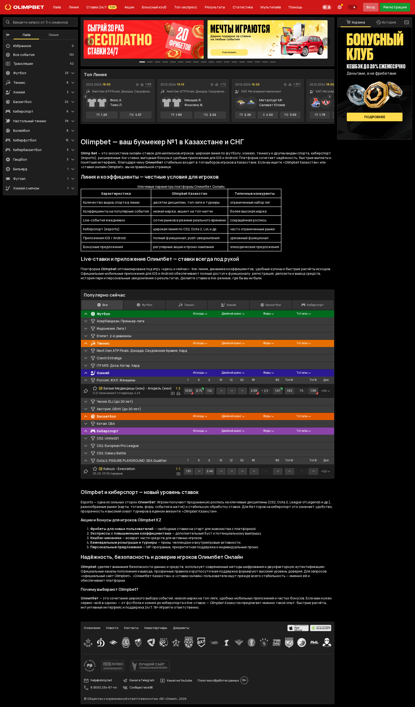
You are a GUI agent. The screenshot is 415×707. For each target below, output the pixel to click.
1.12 (210, 391)
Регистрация (395, 7)
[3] (165, 62)
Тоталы (302, 313)
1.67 (278, 391)
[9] (211, 62)
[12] (234, 62)
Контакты (131, 628)
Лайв (57, 7)
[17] (273, 62)
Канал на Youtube (179, 680)
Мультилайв (271, 7)
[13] (242, 62)
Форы (267, 313)
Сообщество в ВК (141, 688)
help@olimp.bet (101, 680)
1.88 (313, 391)
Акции (129, 7)
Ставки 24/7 (100, 7)
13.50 (188, 391)
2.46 (210, 471)
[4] (173, 62)
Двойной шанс (231, 313)
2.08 (254, 391)
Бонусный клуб (154, 7)
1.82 (289, 391)
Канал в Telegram (141, 680)
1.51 (188, 471)
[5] (180, 62)
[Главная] (24, 7)
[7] (196, 62)
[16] (265, 62)
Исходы (198, 313)
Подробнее (374, 117)
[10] (219, 62)
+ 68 (148, 84)
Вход (370, 7)
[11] (227, 62)
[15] (257, 62)
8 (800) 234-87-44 (104, 688)
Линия (74, 7)
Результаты (215, 7)
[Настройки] (339, 7)
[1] (150, 62)
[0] (142, 62)
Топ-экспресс (185, 7)
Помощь (295, 7)
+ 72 (223, 84)
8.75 (199, 391)
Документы (181, 628)
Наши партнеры (155, 628)
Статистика (243, 7)
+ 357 (296, 84)
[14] (250, 62)
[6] (188, 62)
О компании (92, 628)
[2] (157, 62)
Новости (112, 628)
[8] (204, 62)
